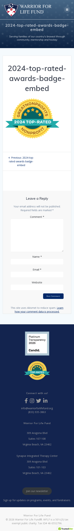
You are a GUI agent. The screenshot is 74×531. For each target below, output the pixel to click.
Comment (37, 216)
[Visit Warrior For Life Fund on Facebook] (26, 401)
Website (37, 282)
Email (37, 269)
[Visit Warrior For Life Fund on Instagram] (32, 401)
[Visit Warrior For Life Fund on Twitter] (38, 401)
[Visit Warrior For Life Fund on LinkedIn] (45, 401)
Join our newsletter (37, 491)
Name (37, 256)
